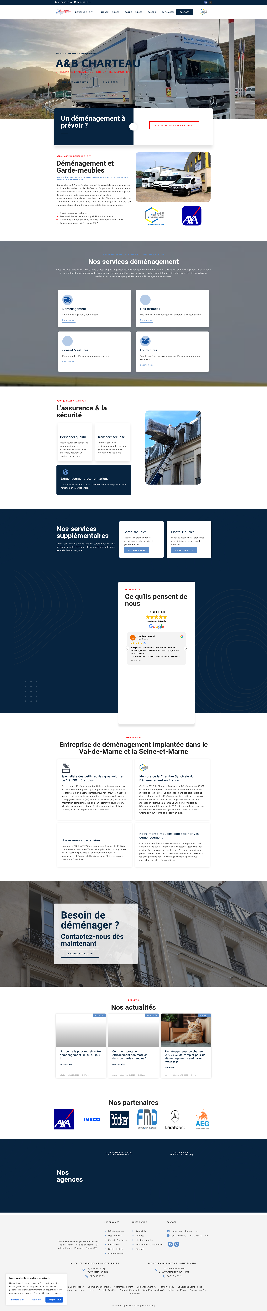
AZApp (152, 1305)
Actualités (168, 12)
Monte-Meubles (110, 12)
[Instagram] (210, 2)
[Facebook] (205, 2)
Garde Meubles (133, 12)
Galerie (152, 12)
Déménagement (84, 12)
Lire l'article (66, 1064)
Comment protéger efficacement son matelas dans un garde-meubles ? (129, 1055)
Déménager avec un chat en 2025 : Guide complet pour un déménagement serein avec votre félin (185, 1057)
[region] (36, 1289)
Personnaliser (18, 1300)
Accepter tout (54, 1300)
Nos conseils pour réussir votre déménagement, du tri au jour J (80, 1055)
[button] (186, 648)
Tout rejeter (36, 1300)
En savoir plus (69, 320)
